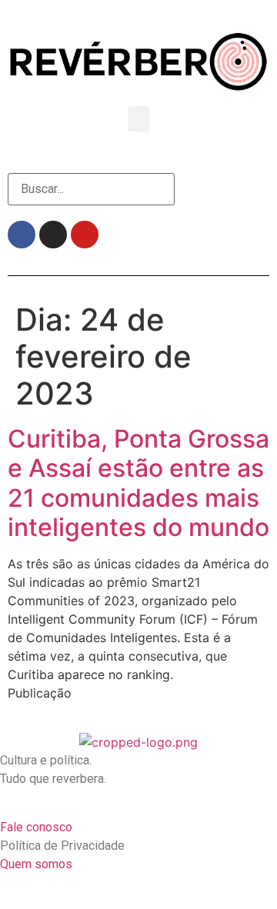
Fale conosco (36, 827)
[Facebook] (21, 234)
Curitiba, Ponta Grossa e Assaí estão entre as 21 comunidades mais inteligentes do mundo (138, 483)
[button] (138, 119)
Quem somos (36, 864)
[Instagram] (53, 234)
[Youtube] (84, 234)
